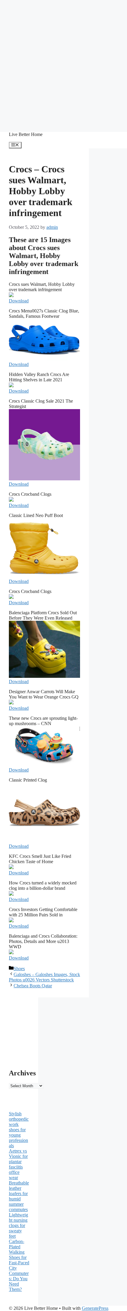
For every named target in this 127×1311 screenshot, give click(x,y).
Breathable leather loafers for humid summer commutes (19, 1196)
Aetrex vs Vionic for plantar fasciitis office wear (18, 1164)
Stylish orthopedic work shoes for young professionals (19, 1129)
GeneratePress (95, 1308)
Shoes (19, 968)
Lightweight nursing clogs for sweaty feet (18, 1225)
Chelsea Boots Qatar (33, 985)
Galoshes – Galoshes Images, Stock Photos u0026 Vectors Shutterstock (44, 977)
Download (19, 300)
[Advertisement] (63, 63)
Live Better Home (26, 134)
